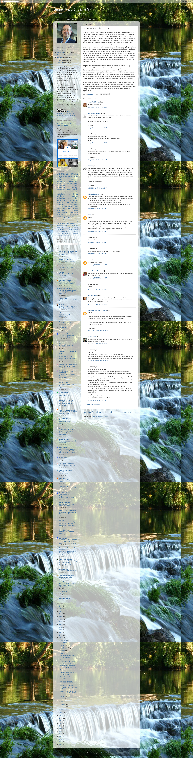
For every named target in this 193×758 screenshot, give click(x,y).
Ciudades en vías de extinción (66, 677)
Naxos (90, 166)
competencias (73, 194)
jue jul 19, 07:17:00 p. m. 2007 (97, 289)
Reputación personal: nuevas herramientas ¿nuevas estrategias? (67, 585)
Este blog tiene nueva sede (67, 497)
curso (81, 20)
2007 (61, 638)
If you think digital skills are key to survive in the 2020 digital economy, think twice (67, 450)
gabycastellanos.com (66, 428)
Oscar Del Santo (64, 598)
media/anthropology (66, 400)
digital (66, 192)
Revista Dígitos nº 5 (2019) (67, 465)
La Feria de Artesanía (65, 322)
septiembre (64, 648)
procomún (67, 233)
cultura (60, 179)
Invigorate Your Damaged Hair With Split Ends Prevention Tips (67, 513)
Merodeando (63, 538)
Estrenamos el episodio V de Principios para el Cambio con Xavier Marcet (67, 376)
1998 (61, 734)
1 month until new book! (66, 267)
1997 (61, 736)
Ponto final (62, 593)
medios (69, 183)
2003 (61, 720)
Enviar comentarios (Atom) (100, 416)
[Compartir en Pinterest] (109, 94)
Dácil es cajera (63, 473)
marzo (63, 704)
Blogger (103, 753)
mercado (67, 176)
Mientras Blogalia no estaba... (67, 366)
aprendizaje (74, 179)
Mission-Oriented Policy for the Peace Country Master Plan (68, 307)
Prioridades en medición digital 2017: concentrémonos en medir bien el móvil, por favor (68, 541)
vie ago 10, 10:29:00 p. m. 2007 (98, 360)
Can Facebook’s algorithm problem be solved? (66, 505)
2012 (61, 624)
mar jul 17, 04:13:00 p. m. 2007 (97, 143)
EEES (59, 192)
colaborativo (61, 188)
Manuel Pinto (92, 295)
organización (61, 210)
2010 (61, 630)
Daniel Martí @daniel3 (71, 9)
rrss (68, 223)
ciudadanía (61, 194)
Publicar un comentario (93, 404)
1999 (61, 731)
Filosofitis (62, 327)
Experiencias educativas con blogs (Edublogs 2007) (69, 692)
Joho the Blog (64, 530)
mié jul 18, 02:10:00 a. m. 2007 (97, 209)
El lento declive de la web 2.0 (67, 488)
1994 (61, 742)
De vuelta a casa (65, 670)
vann (89, 260)
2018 (61, 608)
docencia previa (71, 20)
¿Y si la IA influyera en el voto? (68, 300)
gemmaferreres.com (65, 321)
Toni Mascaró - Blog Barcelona (66, 371)
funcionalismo (69, 206)
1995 (61, 739)
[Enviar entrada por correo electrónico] (97, 94)
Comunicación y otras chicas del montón (66, 576)
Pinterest (60, 57)
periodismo (61, 181)
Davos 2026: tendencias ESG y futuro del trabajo (67, 336)
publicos (60, 200)
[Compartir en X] (105, 94)
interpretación (74, 214)
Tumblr (59, 60)
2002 (61, 723)
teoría (76, 183)
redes (75, 176)
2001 (61, 726)
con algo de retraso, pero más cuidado (68, 656)
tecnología (60, 183)
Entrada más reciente (92, 412)
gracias (90, 94)
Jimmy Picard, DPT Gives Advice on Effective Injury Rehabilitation (66, 403)
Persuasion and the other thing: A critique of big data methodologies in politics (68, 562)
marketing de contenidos (63, 235)
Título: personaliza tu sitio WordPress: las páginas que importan (67, 385)
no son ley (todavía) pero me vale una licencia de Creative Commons (66, 113)
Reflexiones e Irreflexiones (68, 364)
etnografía (75, 225)
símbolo (70, 229)
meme (72, 233)
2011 (60, 627)
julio (62, 653)
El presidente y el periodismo (67, 459)
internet (74, 174)
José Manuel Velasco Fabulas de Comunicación (68, 289)
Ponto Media (63, 591)
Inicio (112, 412)
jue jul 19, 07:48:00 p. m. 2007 (97, 304)
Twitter (59, 50)
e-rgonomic (63, 447)
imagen (75, 185)
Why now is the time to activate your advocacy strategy (65, 421)
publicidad (74, 192)
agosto (63, 650)
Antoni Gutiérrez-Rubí (66, 259)
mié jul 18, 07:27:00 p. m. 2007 (97, 253)
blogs (59, 176)
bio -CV (59, 20)
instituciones (74, 212)
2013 (61, 622)
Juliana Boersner (93, 194)
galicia (76, 210)
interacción (61, 190)
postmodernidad (62, 216)
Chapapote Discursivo (66, 463)
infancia (67, 227)
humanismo (68, 222)
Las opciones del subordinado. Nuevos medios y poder (67, 661)
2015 (61, 616)
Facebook (60, 55)
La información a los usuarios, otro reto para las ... (68, 687)
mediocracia (63, 457)
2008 (61, 635)
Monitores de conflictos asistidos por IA (65, 315)
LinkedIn (60, 62)
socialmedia (61, 204)
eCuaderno (62, 313)
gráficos (69, 218)
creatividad (60, 220)
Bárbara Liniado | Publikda (68, 510)
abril (62, 701)
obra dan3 (73, 198)
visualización (67, 208)
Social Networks (64, 502)
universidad (62, 174)
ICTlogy (61, 304)
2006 (61, 713)
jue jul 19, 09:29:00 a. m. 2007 (97, 265)
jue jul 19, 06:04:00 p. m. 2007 (97, 278)
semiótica (75, 218)
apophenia (62, 266)
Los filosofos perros (64, 329)
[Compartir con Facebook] (107, 94)
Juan (89, 215)
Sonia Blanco (63, 569)
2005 (61, 715)
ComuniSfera (91, 20)
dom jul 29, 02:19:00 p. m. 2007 (98, 330)
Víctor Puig (62, 582)
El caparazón (63, 392)
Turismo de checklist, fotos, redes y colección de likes (67, 282)
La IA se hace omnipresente (67, 261)
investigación (73, 181)
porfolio (76, 233)
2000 (61, 728)
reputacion (60, 214)
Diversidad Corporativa (67, 334)
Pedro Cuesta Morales (95, 271)
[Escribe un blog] (103, 94)
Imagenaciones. (64, 439)
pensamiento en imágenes (68, 251)
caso (70, 231)
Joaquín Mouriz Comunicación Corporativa (64, 494)
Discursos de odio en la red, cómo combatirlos (67, 394)
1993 (61, 744)
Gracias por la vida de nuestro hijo (67, 673)
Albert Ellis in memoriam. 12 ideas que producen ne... (69, 666)
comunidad (74, 204)
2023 (61, 606)
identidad (75, 208)
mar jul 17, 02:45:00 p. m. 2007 (97, 128)
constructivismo (62, 212)
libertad (64, 229)
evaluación (61, 198)
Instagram (60, 52)
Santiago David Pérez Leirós (97, 310)
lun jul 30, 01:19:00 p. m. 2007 (97, 344)
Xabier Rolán (63, 382)
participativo (68, 200)
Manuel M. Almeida (94, 113)
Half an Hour (63, 272)
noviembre (64, 642)
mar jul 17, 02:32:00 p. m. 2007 (97, 107)
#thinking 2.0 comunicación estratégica (68, 521)
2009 (61, 632)
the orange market (65, 280)
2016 (61, 614)
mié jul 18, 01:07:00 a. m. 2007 (97, 188)
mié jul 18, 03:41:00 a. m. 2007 (97, 231)
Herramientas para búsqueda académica (67, 682)
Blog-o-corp (63, 298)
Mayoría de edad (64, 413)
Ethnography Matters (66, 559)
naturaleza (60, 227)
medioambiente (72, 202)
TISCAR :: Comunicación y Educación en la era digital (68, 410)
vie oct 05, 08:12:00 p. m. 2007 (97, 400)
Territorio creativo (65, 418)
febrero (63, 707)
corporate (60, 206)
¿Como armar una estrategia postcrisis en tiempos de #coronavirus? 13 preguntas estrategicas (67, 432)
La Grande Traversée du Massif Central (66, 346)
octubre (63, 645)
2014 (61, 619)
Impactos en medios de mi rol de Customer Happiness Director (67, 552)
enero (63, 709)
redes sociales (72, 190)
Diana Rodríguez (93, 102)
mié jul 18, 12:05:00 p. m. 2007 (97, 242)
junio (62, 696)
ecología (75, 188)
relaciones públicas (67, 196)
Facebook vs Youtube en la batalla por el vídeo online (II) (67, 524)
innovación (61, 185)
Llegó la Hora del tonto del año (68, 570)
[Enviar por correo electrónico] (101, 94)
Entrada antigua (129, 412)
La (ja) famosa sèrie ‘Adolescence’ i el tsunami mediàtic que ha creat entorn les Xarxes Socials (67, 357)
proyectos (68, 220)
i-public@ (62, 478)
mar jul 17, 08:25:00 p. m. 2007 (97, 160)
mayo (63, 699)
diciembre (64, 640)
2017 (61, 611)
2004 (61, 718)
